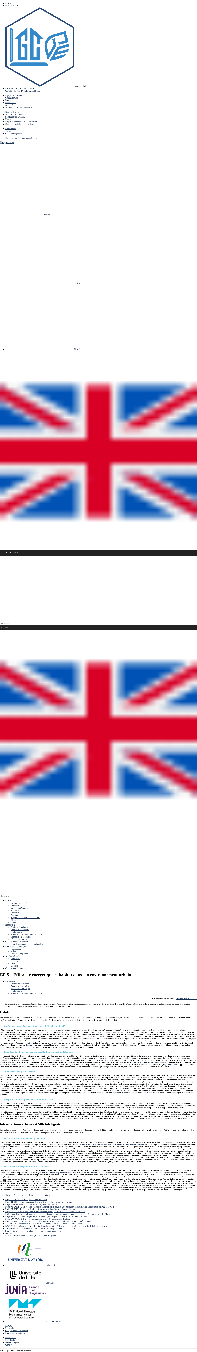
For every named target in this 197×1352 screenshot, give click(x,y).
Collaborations (44, 1195)
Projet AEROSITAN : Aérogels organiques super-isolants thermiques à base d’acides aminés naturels (48, 1221)
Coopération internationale (16, 1330)
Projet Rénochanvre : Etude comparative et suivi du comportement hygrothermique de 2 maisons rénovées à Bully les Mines (57, 1214)
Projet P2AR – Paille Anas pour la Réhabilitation (26, 1199)
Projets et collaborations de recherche (21, 121)
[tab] (98, 1026)
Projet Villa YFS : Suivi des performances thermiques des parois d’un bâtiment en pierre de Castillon (47, 1216)
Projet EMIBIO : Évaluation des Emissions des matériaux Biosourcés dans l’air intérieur (42, 1209)
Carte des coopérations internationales (21, 138)
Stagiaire (14, 966)
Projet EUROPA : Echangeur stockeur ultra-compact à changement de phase (37, 1219)
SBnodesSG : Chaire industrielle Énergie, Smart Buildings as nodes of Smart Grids (40, 1228)
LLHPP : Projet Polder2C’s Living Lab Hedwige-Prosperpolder (32, 1236)
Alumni (14, 920)
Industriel (15, 961)
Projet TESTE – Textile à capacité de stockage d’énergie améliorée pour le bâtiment (40, 1202)
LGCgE (8, 1326)
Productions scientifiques (15, 1333)
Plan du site (10, 1340)
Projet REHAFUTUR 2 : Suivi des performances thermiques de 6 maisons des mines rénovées (45, 1211)
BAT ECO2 (10, 1233)
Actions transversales (14, 114)
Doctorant (15, 963)
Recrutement (10, 102)
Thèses (8, 131)
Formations (15, 913)
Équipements (10, 119)
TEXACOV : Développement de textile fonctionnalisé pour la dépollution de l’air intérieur (43, 1224)
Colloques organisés (13, 133)
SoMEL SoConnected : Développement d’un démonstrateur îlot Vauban (35, 1231)
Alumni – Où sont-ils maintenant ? (19, 107)
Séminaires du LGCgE (15, 117)
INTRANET (6, 628)
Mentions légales (12, 1342)
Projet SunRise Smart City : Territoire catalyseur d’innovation (31, 1204)
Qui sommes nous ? (19, 903)
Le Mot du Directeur (19, 908)
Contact (14, 922)
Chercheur (15, 958)
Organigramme (11, 98)
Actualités (9, 105)
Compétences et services (21, 937)
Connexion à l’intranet (14, 968)
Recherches (10, 1328)
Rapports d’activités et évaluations (19, 124)
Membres (9, 100)
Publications (10, 128)
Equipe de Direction (13, 95)
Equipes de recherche (14, 112)
